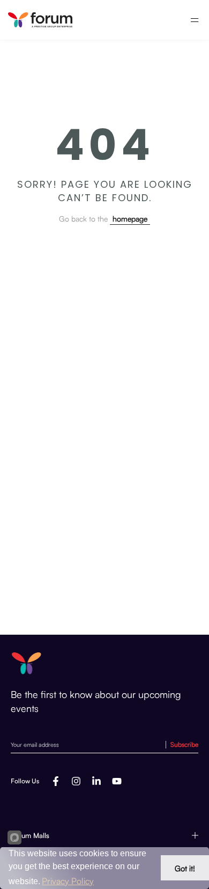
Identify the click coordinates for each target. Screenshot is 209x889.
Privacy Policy (68, 881)
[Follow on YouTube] (117, 781)
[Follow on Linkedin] (96, 781)
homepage (130, 218)
